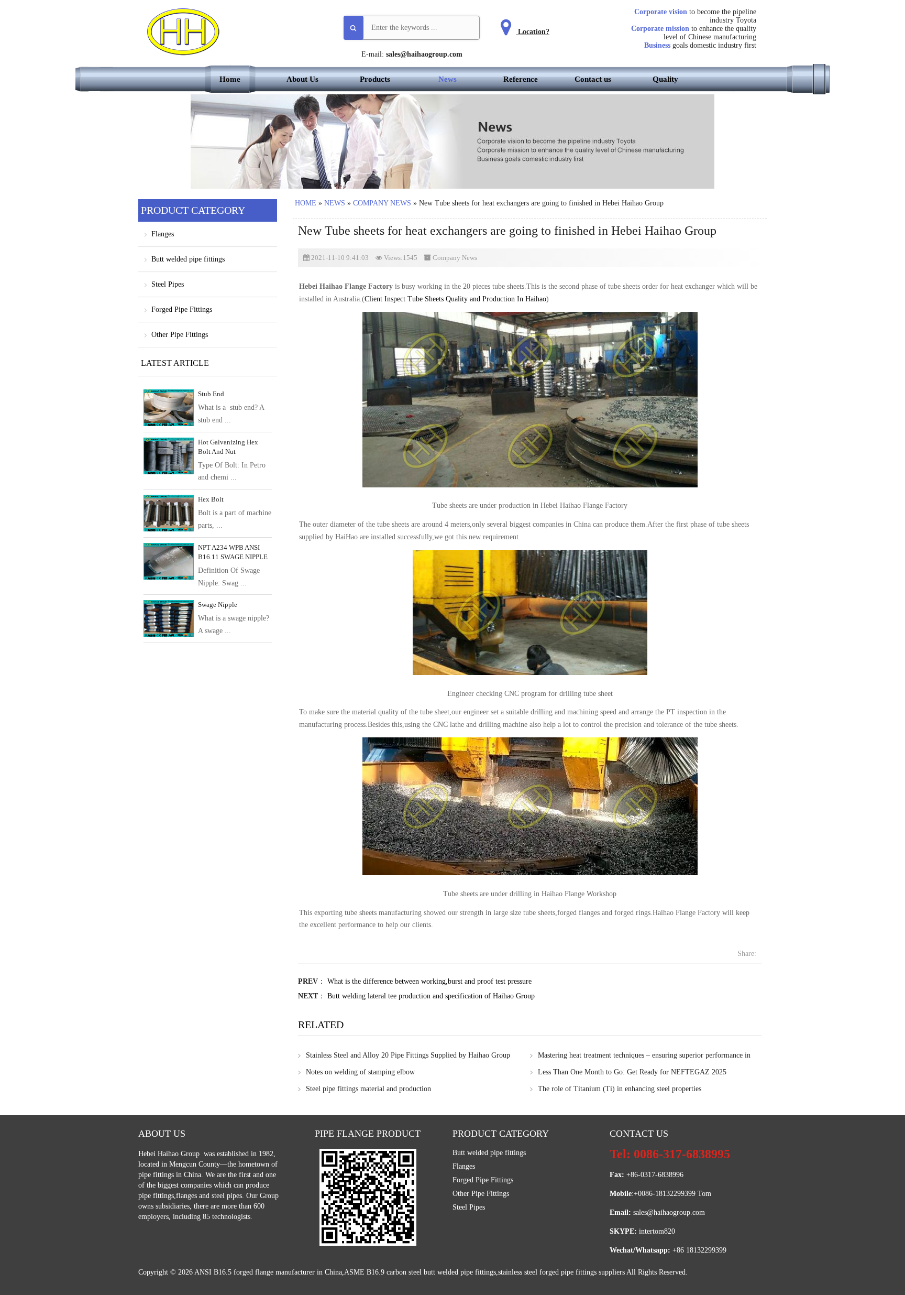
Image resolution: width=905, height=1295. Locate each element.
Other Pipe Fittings (179, 335)
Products (375, 79)
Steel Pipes (167, 284)
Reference (520, 79)
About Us (302, 79)
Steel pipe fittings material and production (368, 1089)
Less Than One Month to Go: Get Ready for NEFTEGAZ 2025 (632, 1072)
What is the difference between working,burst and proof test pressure (429, 981)
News (447, 79)
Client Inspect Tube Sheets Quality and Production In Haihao (455, 299)
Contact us (593, 79)
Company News (382, 203)
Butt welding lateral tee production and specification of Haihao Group (431, 996)
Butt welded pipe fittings (188, 259)
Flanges (162, 234)
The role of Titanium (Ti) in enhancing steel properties (619, 1089)
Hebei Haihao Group (170, 1154)
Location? (532, 32)
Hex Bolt (211, 499)
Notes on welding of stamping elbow (360, 1072)
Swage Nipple (217, 604)
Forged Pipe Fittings (181, 309)
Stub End (211, 394)
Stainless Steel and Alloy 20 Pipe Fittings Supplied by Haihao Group (408, 1055)
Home (229, 79)
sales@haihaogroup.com (424, 54)
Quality (665, 79)
